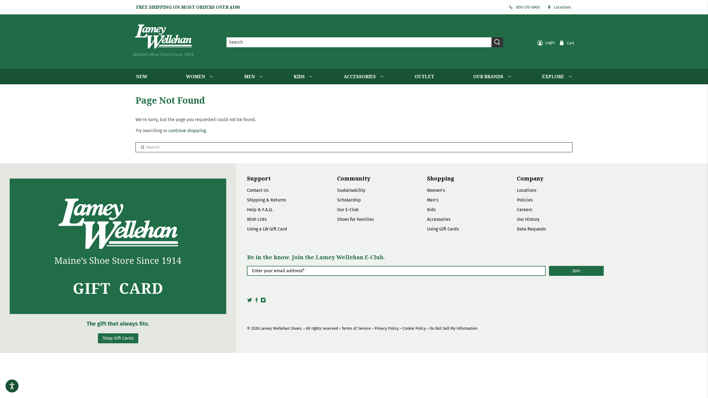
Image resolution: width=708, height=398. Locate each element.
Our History (528, 219)
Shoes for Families (355, 219)
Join (576, 270)
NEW (141, 77)
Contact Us (258, 190)
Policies (525, 200)
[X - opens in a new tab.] (249, 301)
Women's (436, 190)
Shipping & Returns (266, 200)
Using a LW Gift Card (267, 229)
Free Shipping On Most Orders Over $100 (188, 7)
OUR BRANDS (488, 77)
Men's (432, 200)
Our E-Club (348, 209)
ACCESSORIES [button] (360, 77)
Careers (524, 209)
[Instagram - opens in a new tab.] (263, 301)
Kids (431, 209)
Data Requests (531, 229)
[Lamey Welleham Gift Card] (118, 246)
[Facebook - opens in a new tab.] (256, 301)
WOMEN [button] (195, 77)
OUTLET (424, 77)
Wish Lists (257, 219)
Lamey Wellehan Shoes (280, 328)
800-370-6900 (528, 7)
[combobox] (359, 42)
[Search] (497, 42)
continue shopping (187, 130)
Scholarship (349, 200)
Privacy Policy (386, 328)
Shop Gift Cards (118, 338)
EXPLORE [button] (553, 77)
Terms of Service (356, 328)
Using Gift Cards (443, 229)
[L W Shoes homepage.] (163, 40)
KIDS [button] (299, 77)
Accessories (438, 219)
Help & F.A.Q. (260, 209)
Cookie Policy (414, 328)
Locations (562, 7)
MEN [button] (249, 77)
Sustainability (351, 190)
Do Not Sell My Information (453, 328)
